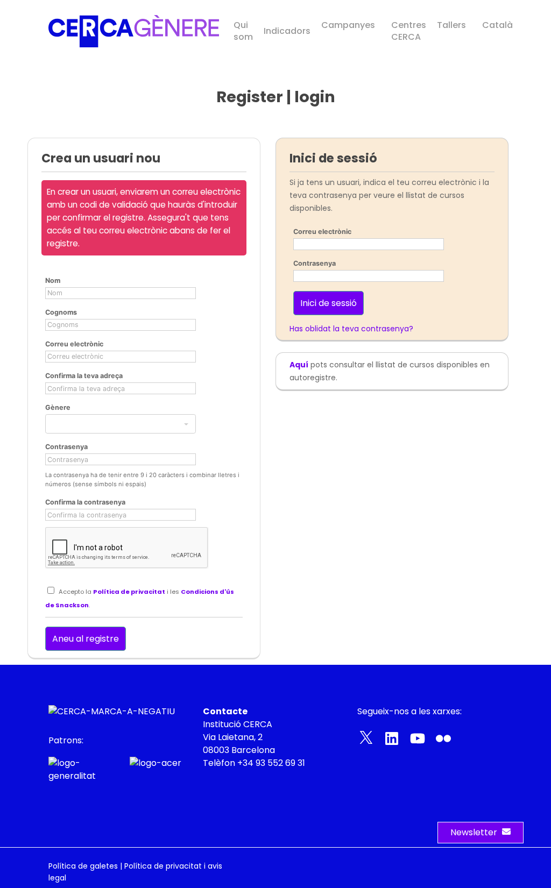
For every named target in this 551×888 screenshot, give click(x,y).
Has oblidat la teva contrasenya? (351, 328)
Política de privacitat (129, 591)
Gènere (57, 407)
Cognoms (61, 312)
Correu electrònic (74, 344)
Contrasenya (66, 447)
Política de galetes (83, 866)
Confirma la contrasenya (85, 502)
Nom (52, 280)
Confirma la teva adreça (84, 376)
